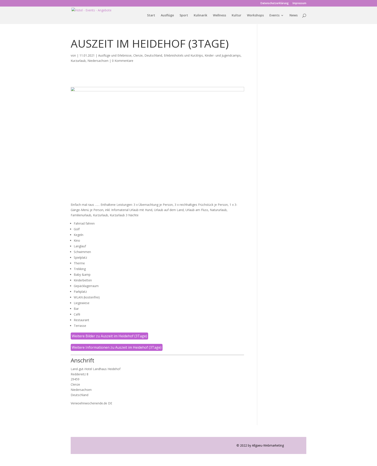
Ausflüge (167, 15)
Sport (184, 15)
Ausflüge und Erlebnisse (115, 55)
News (294, 15)
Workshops (255, 15)
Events (274, 15)
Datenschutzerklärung (274, 3)
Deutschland (153, 55)
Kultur (236, 15)
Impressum (299, 3)
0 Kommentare (122, 61)
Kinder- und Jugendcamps (223, 55)
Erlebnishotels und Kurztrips (183, 55)
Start (151, 15)
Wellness (219, 15)
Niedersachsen (97, 61)
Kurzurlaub (78, 61)
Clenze (138, 55)
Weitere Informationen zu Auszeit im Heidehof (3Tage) (116, 347)
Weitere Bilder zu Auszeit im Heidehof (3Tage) (109, 336)
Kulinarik (200, 15)
